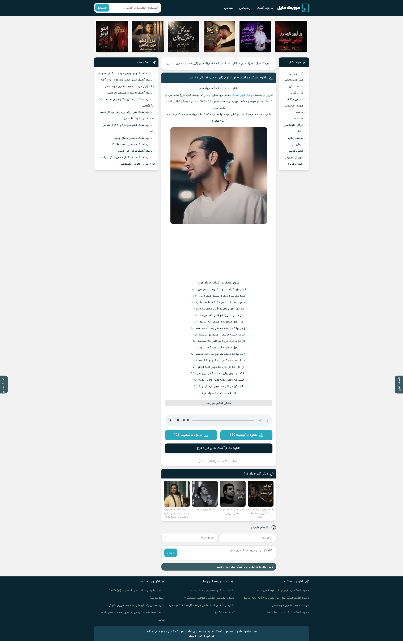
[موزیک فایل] (293, 8)
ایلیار (300, 132)
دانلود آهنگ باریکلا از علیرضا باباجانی (130, 93)
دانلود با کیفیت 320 (244, 435)
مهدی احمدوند (294, 106)
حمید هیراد (296, 119)
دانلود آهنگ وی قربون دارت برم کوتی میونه (125, 73)
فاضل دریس (295, 151)
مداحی (228, 8)
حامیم (299, 112)
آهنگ (235, 95)
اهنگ (227, 89)
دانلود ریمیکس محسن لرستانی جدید (211, 591)
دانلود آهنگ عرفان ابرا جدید (135, 151)
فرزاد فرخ (247, 63)
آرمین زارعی (296, 73)
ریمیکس (244, 8)
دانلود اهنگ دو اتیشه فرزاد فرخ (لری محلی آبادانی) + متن (227, 77)
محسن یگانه (295, 99)
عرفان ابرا (297, 144)
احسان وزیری (295, 164)
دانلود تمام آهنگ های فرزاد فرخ (219, 448)
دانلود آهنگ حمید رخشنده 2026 (132, 144)
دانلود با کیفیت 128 (188, 435)
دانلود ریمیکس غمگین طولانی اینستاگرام (209, 598)
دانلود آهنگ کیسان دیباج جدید (133, 138)
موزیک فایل (263, 63)
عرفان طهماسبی (293, 125)
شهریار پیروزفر (294, 157)
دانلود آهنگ (265, 8)
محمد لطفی (296, 86)
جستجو (102, 8)
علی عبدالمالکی (294, 80)
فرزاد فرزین (296, 93)
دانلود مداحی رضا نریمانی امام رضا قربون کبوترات (136, 605)
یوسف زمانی (295, 138)
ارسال (170, 553)
